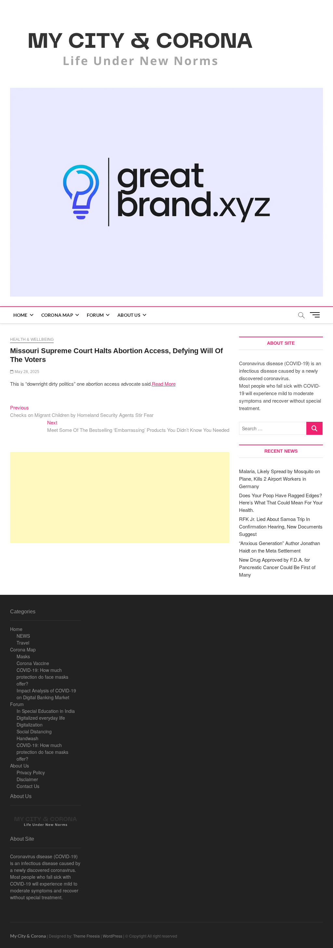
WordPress (112, 936)
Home (20, 315)
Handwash (27, 738)
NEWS (23, 636)
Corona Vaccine (33, 663)
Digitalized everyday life (41, 717)
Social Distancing (34, 731)
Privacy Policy (31, 772)
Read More (164, 383)
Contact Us (28, 786)
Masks (23, 656)
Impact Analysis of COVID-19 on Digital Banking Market (46, 694)
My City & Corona (28, 936)
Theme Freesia (86, 936)
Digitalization (30, 724)
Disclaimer (27, 779)
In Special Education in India (46, 711)
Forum (95, 315)
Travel (23, 642)
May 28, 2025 (27, 371)
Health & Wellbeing (32, 339)
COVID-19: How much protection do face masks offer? (42, 677)
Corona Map (57, 315)
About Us (128, 315)
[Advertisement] (119, 497)
